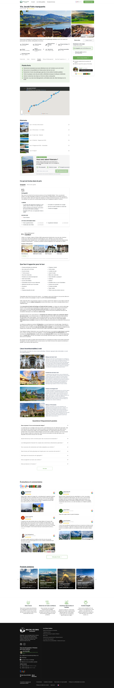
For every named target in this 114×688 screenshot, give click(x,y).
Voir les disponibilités (82, 57)
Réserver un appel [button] (86, 70)
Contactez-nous (89, 1)
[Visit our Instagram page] (24, 644)
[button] (30, 8)
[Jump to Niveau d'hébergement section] (43, 49)
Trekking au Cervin (47, 632)
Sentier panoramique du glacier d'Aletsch (51, 633)
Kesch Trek (45, 635)
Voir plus (24, 256)
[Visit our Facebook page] (21, 644)
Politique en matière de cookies (42, 685)
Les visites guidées (41, 1)
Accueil (33, 1)
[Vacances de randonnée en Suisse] (29, 630)
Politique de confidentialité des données (77, 681)
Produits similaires (27, 567)
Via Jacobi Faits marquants (48, 638)
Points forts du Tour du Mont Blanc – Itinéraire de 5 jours (54, 640)
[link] (29, 657)
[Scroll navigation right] (69, 59)
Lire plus (23, 528)
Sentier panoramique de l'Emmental (50, 630)
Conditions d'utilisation (48, 681)
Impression (53, 685)
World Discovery (34, 675)
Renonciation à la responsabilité (60, 681)
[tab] (77, 40)
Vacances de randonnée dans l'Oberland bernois (53, 637)
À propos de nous (51, 1)
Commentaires (39, 681)
